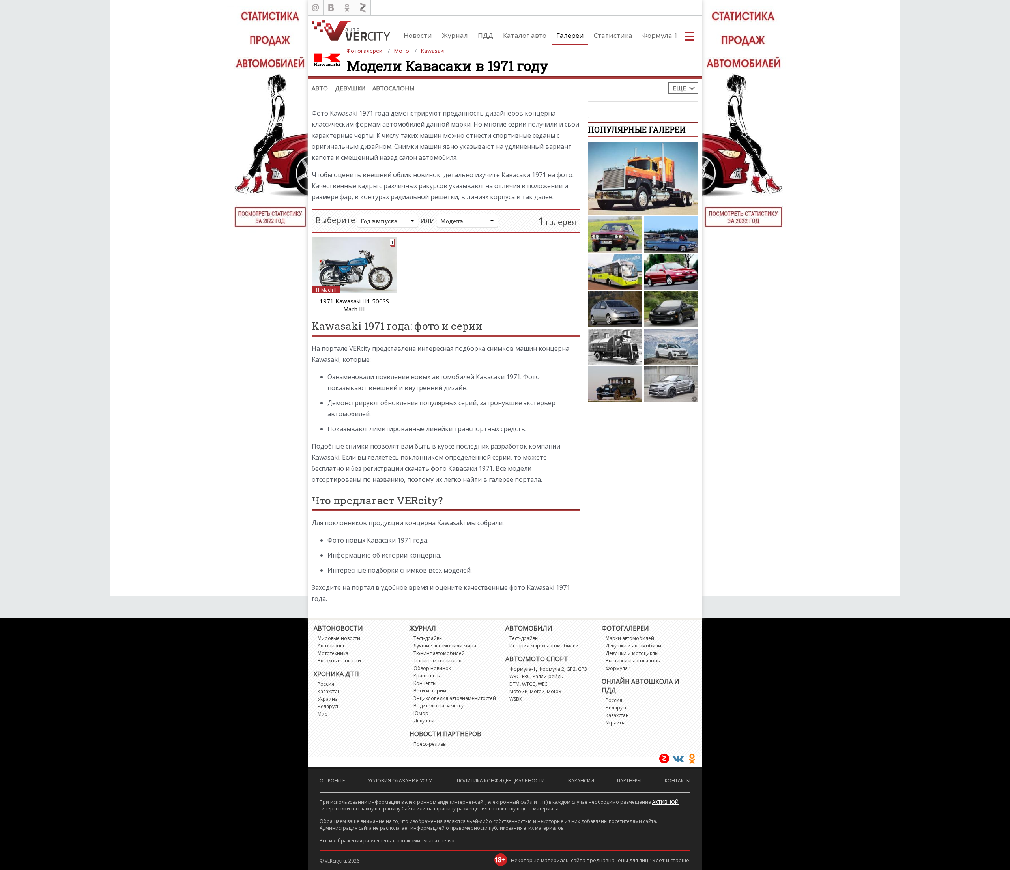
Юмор (420, 713)
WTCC (528, 684)
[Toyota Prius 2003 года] (615, 309)
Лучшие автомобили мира (444, 645)
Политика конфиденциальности (501, 780)
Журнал (455, 35)
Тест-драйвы (428, 638)
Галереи (570, 35)
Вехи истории (429, 690)
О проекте (332, 780)
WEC (543, 684)
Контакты (677, 780)
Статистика (613, 35)
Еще (679, 88)
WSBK (515, 699)
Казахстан (329, 691)
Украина (328, 699)
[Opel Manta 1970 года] (615, 234)
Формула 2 (551, 669)
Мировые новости (339, 638)
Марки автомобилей (630, 638)
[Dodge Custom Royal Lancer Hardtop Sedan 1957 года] (671, 234)
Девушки (350, 88)
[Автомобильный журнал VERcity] (351, 30)
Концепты (424, 683)
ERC (526, 676)
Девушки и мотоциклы (632, 653)
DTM (514, 684)
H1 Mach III (326, 289)
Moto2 (537, 691)
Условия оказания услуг (401, 780)
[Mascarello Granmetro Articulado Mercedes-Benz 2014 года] (615, 272)
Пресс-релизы (430, 744)
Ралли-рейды (548, 676)
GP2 (571, 669)
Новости (418, 35)
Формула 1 (660, 35)
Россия (326, 684)
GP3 (582, 669)
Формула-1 (522, 669)
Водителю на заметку (438, 705)
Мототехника (333, 653)
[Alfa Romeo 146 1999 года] (671, 272)
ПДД (485, 35)
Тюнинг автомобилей (439, 653)
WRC (514, 676)
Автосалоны (393, 88)
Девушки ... (426, 720)
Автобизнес (331, 645)
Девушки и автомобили (633, 645)
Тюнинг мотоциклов (437, 660)
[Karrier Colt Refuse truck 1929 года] (615, 347)
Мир (323, 714)
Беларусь (329, 706)
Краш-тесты (427, 675)
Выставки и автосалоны (633, 660)
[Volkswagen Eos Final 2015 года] (671, 309)
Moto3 (554, 691)
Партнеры (629, 780)
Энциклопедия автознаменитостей (454, 698)
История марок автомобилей (544, 645)
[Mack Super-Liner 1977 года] (643, 178)
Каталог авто (524, 35)
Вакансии (581, 780)
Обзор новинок (432, 668)
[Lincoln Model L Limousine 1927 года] (615, 384)
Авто (320, 88)
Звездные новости (339, 660)
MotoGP (518, 691)
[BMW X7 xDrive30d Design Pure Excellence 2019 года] (671, 347)
